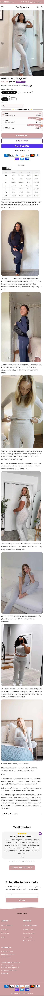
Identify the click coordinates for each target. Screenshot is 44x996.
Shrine (31, 993)
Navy (13, 99)
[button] (38, 7)
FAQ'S (3, 937)
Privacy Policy (28, 937)
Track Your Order (29, 933)
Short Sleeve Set (9, 92)
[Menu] (2, 7)
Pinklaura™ (18, 993)
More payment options (22, 150)
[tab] (13, 861)
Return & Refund (29, 929)
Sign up (22, 900)
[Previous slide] (9, 861)
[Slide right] (41, 43)
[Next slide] (34, 861)
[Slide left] (2, 43)
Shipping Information (30, 925)
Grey (5, 99)
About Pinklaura (7, 925)
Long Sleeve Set (25, 92)
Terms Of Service (29, 941)
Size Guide (5, 933)
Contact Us (5, 929)
